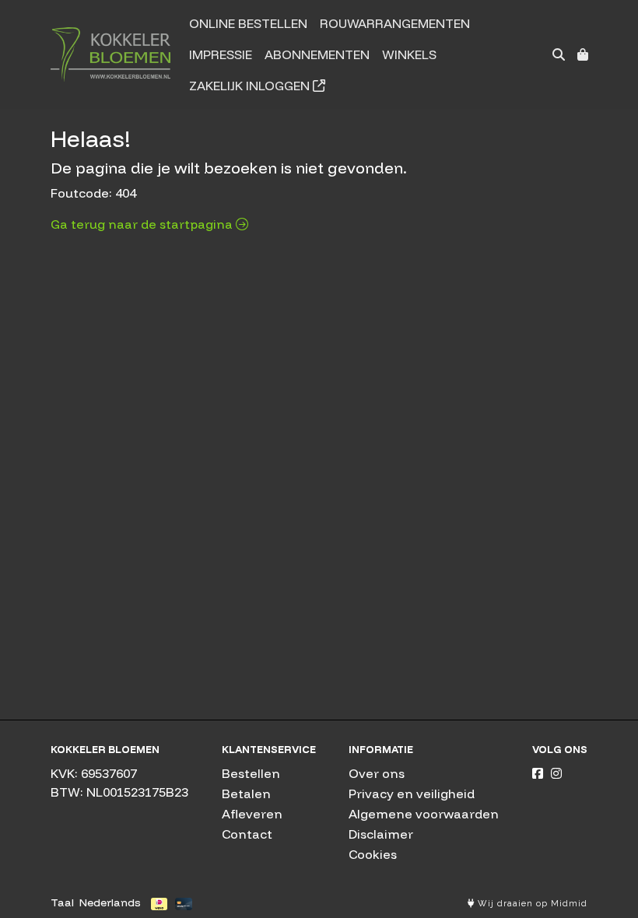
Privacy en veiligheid (412, 793)
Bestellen (251, 773)
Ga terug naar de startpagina (143, 224)
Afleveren (252, 814)
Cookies (373, 854)
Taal (62, 902)
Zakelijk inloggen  (257, 85)
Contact (247, 834)
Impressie (220, 54)
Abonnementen (317, 54)
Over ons (377, 773)
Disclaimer (381, 834)
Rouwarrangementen (395, 23)
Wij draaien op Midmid (531, 904)
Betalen (246, 793)
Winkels (409, 54)
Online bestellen (248, 23)
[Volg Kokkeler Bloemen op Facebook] (537, 773)
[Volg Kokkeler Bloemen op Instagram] (556, 773)
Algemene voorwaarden (424, 814)
